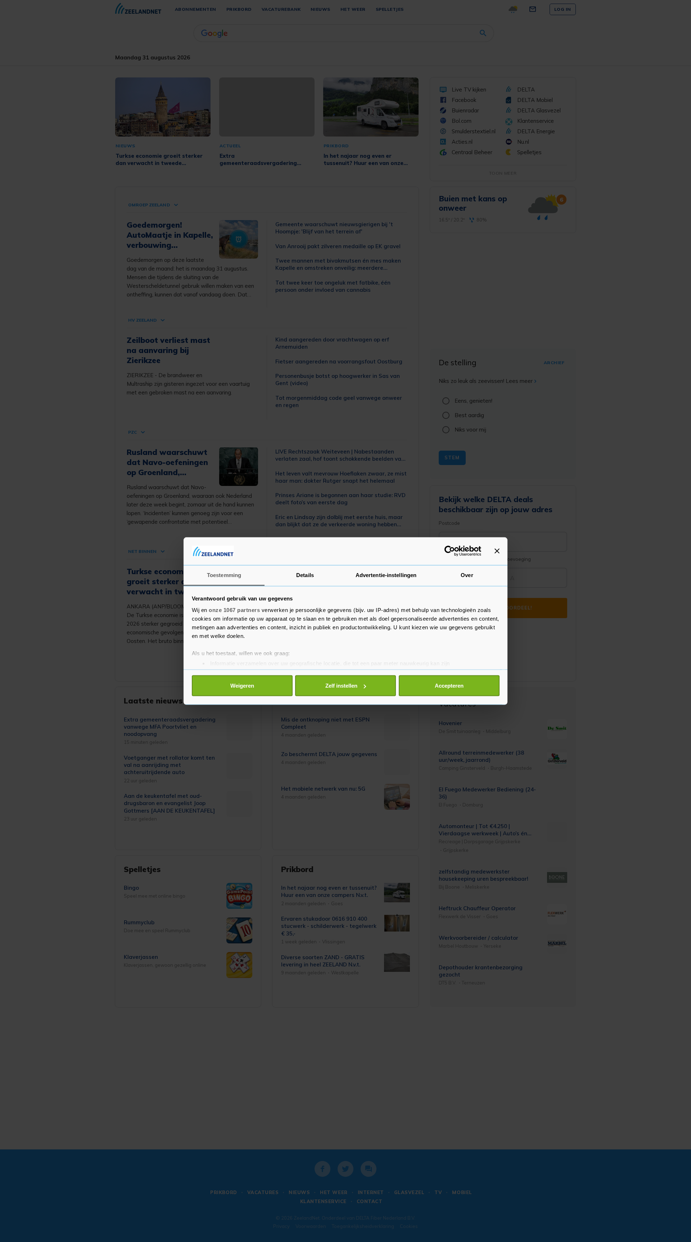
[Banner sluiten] (497, 551)
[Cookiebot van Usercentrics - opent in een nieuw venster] (449, 551)
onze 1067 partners (234, 610)
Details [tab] (305, 575)
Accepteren (449, 686)
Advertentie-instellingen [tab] (386, 575)
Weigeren (242, 686)
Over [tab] (467, 575)
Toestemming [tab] (224, 575)
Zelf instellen (341, 686)
